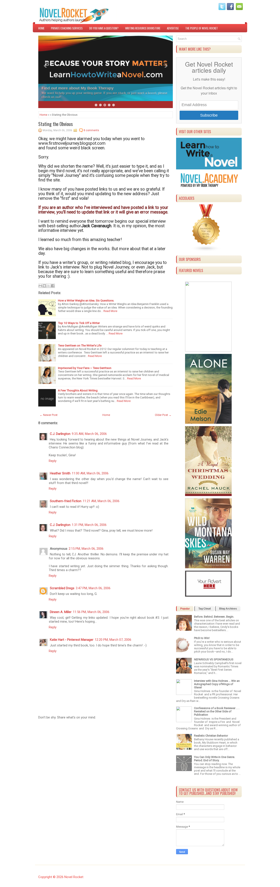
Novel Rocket (73, 877)
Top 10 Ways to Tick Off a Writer (79, 323)
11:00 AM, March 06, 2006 (90, 473)
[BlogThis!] (44, 286)
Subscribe (209, 115)
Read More (110, 311)
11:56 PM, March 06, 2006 (91, 612)
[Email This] (40, 286)
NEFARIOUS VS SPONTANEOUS (213, 659)
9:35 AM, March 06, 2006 (89, 434)
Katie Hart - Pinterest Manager (71, 640)
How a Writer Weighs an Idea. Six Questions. (86, 300)
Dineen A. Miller (61, 612)
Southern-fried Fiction (65, 501)
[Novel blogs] (206, 250)
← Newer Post (49, 415)
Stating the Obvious (55, 123)
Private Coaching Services (67, 28)
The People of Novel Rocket (201, 28)
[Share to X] (48, 286)
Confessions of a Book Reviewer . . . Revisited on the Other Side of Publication (216, 711)
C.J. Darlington (60, 434)
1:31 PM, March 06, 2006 (89, 525)
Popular (185, 608)
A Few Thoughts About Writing (78, 390)
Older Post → (163, 415)
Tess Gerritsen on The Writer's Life (80, 345)
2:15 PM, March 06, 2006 (86, 549)
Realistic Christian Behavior (211, 735)
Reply (52, 461)
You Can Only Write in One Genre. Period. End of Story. (214, 758)
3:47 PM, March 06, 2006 (93, 588)
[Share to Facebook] (53, 286)
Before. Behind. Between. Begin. (214, 616)
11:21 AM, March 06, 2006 (101, 501)
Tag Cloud (204, 608)
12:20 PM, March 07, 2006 (113, 640)
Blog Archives (228, 608)
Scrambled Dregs (62, 588)
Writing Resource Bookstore (142, 28)
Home (41, 28)
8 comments (91, 130)
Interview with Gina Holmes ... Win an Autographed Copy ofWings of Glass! (217, 684)
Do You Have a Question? (104, 28)
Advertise (173, 28)
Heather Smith (60, 473)
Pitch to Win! (202, 638)
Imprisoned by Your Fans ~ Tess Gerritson (84, 368)
